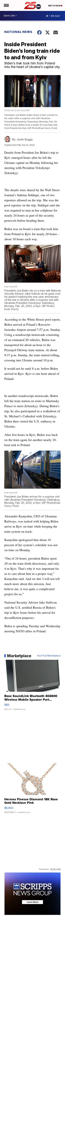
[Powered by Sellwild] (55, 869)
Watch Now (54, 6)
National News (18, 32)
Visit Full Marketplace (49, 655)
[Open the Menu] (6, 5)
